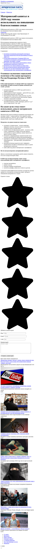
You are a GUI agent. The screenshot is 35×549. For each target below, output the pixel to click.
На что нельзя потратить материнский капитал (17, 67)
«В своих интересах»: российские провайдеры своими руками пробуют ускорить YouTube (16, 386)
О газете (6, 534)
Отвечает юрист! (8, 539)
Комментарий (4, 342)
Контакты (6, 536)
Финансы (6, 543)
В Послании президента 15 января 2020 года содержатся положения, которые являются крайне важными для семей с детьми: (18, 60)
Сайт (2, 339)
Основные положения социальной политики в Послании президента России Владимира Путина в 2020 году (18, 55)
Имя (2, 333)
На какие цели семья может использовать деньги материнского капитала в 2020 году (17, 63)
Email (3, 336)
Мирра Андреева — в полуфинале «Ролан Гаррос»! (15, 528)
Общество (3, 32)
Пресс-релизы (8, 537)
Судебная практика (9, 540)
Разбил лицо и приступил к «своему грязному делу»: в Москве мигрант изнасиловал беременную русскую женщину (16, 458)
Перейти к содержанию (7, 1)
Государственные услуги (11, 542)
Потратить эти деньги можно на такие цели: (16, 65)
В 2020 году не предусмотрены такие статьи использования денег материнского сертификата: (17, 69)
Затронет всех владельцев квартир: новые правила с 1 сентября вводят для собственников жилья (16, 412)
